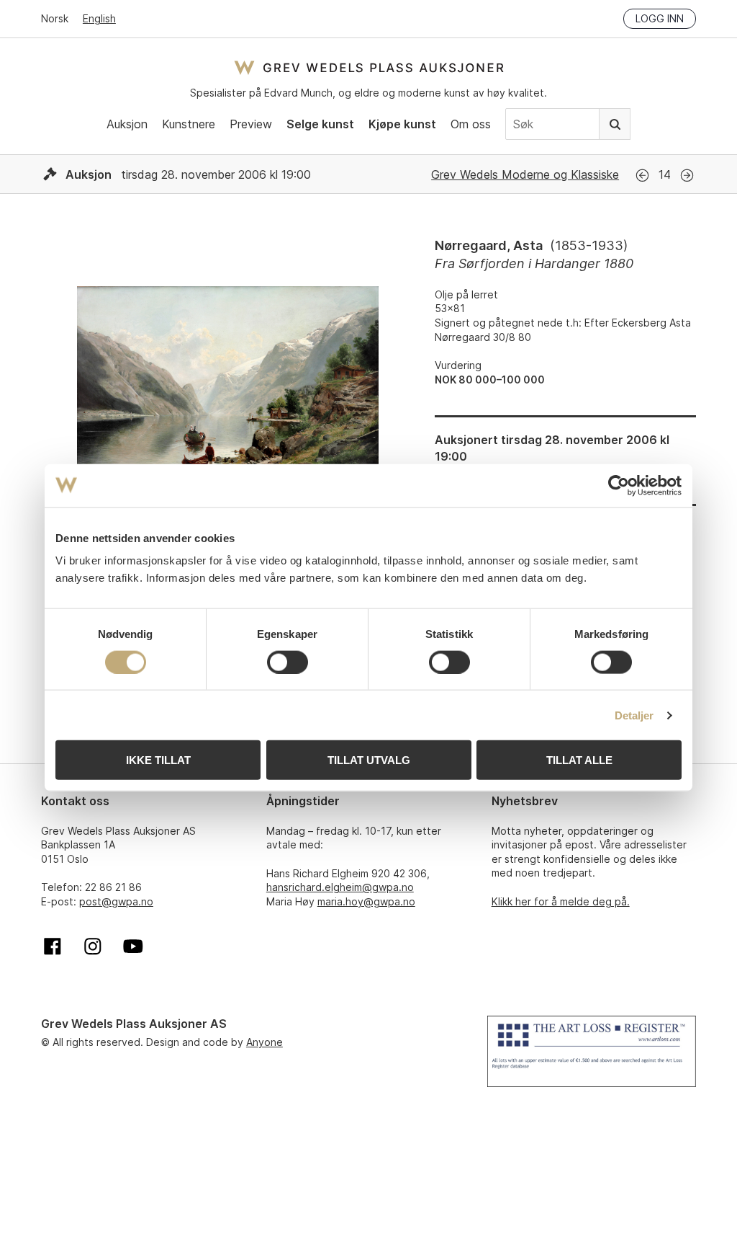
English (99, 18)
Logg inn (660, 18)
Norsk (54, 18)
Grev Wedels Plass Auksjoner (369, 67)
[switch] (287, 661)
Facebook (52, 946)
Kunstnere (188, 124)
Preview (251, 124)
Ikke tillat (158, 760)
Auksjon (127, 124)
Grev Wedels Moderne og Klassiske (525, 174)
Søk (614, 124)
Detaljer (634, 715)
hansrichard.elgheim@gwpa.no (340, 887)
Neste (687, 176)
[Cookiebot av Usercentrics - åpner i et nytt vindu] (619, 485)
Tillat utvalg (368, 760)
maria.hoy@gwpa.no (366, 901)
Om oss (471, 124)
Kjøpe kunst (402, 124)
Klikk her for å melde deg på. (561, 901)
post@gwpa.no (116, 901)
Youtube (133, 946)
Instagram (92, 946)
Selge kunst (320, 124)
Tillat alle (579, 760)
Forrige (642, 176)
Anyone (264, 1042)
